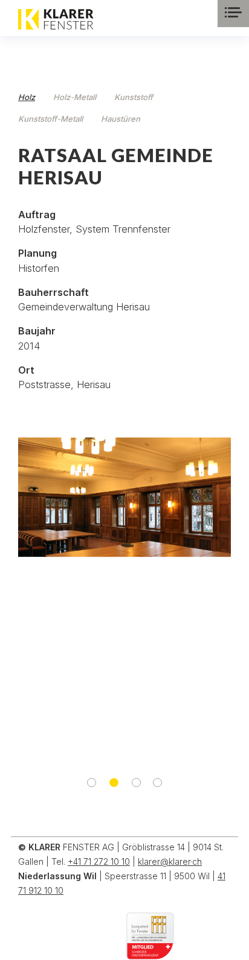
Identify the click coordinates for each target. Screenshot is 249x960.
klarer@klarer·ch (170, 861)
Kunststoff (133, 97)
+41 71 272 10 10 (99, 861)
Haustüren (120, 119)
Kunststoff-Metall (50, 119)
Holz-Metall (74, 97)
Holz (26, 97)
